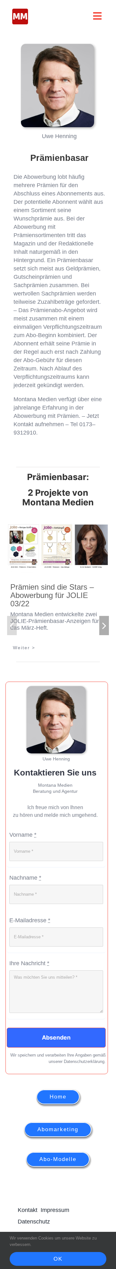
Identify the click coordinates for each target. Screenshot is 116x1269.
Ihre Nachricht (29, 980)
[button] (12, 638)
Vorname (22, 852)
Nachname (25, 895)
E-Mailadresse (29, 938)
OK (58, 1259)
